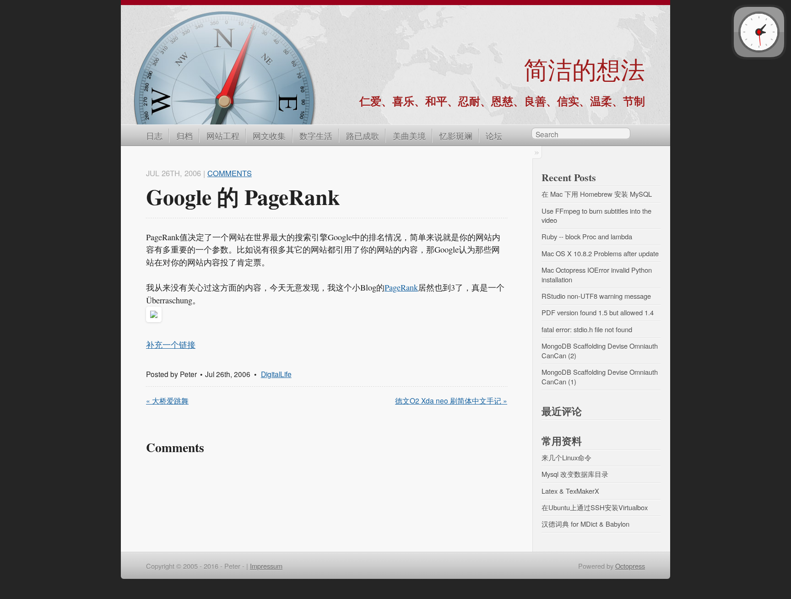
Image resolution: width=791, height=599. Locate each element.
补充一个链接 (170, 344)
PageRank (401, 287)
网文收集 (269, 135)
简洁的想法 (584, 69)
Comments (229, 172)
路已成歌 (362, 135)
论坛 (494, 135)
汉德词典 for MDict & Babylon (585, 524)
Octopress (630, 566)
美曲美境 (409, 135)
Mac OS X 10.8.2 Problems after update (600, 253)
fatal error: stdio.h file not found (587, 329)
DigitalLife (276, 374)
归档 (184, 135)
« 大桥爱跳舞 (167, 400)
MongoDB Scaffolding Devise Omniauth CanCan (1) (601, 376)
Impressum (266, 566)
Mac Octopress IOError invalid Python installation (598, 274)
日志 (154, 135)
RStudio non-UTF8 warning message (596, 296)
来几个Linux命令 (566, 457)
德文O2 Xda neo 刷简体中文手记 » (451, 400)
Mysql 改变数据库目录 (575, 474)
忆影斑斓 (455, 135)
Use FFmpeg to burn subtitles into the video (597, 215)
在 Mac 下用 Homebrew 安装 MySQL (597, 194)
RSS (640, 135)
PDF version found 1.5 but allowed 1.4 (598, 312)
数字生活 (315, 135)
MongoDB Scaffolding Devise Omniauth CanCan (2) (601, 350)
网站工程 (222, 135)
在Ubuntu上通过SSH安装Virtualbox (595, 507)
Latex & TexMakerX (570, 491)
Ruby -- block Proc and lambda (587, 236)
